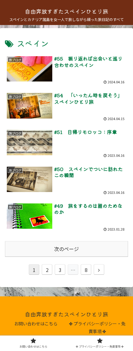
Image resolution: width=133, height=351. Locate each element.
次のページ (66, 249)
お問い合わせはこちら (36, 323)
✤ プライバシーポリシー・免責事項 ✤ (97, 327)
